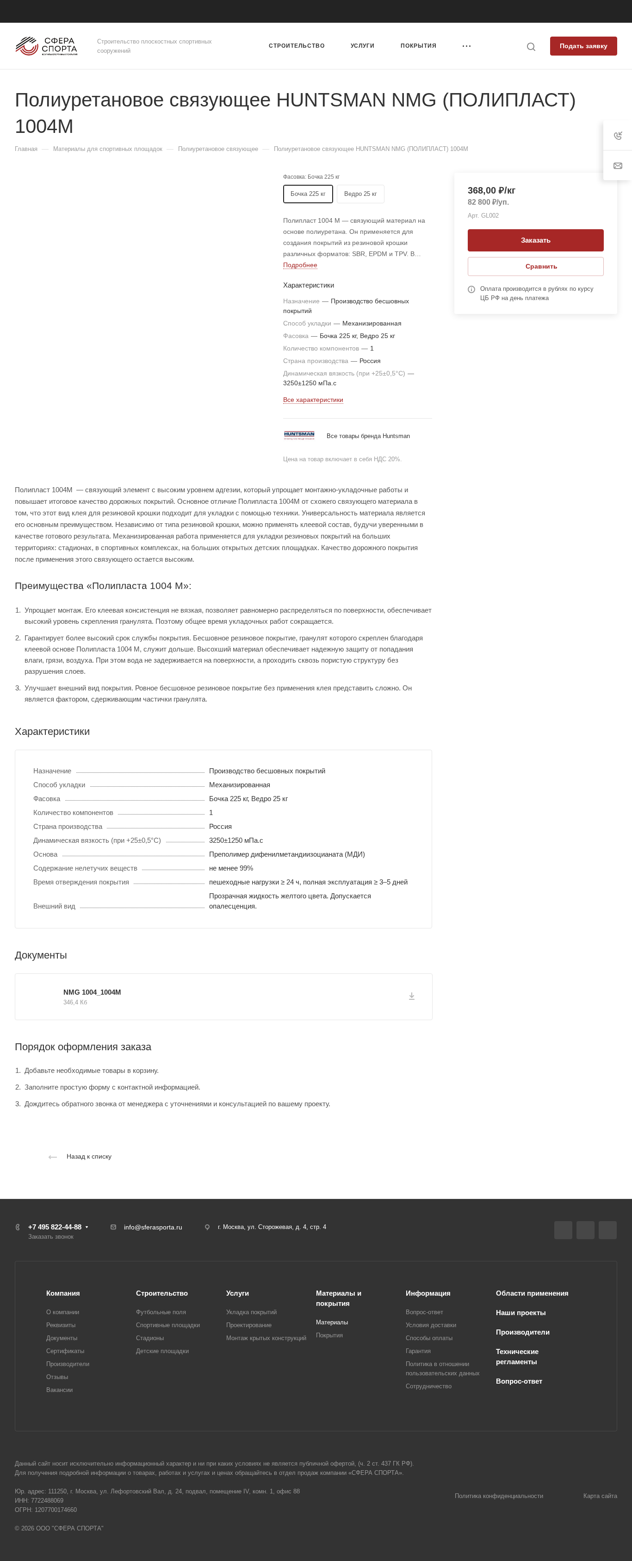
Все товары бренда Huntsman (368, 436)
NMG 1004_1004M (92, 992)
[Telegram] (585, 1230)
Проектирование (249, 1325)
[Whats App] (608, 1230)
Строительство (162, 1293)
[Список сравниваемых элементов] (614, 11)
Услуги (237, 1293)
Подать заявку (583, 46)
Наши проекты (521, 1313)
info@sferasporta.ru (153, 1227)
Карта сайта (600, 1495)
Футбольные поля (161, 1312)
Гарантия (418, 1351)
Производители (67, 1363)
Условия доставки (431, 1325)
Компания (63, 1293)
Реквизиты (60, 1325)
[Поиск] (531, 47)
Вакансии (59, 1389)
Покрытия (329, 1335)
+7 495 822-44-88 (444, 11)
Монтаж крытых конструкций (266, 1338)
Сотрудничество (429, 1386)
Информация (428, 1293)
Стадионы (150, 1338)
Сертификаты (65, 1351)
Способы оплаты (429, 1338)
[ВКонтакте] (563, 1230)
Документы (61, 1338)
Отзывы (57, 1376)
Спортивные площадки (168, 1325)
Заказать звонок (509, 11)
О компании (62, 1312)
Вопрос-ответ (424, 1312)
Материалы (332, 1322)
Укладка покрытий (251, 1312)
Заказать (536, 240)
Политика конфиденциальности (499, 1495)
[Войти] (595, 11)
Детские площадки (162, 1351)
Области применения (532, 1293)
